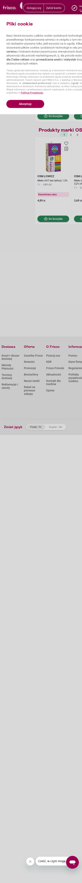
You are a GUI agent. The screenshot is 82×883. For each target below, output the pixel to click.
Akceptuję (25, 104)
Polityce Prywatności (32, 92)
